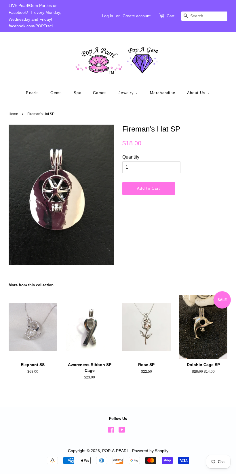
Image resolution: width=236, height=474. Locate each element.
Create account (137, 16)
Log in (107, 16)
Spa (77, 93)
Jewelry (127, 93)
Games (100, 93)
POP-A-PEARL (116, 451)
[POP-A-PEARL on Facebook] (111, 431)
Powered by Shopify (150, 451)
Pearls (32, 93)
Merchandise (162, 93)
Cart (170, 16)
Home (13, 114)
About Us (197, 93)
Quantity (130, 157)
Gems (56, 93)
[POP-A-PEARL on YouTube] (122, 431)
